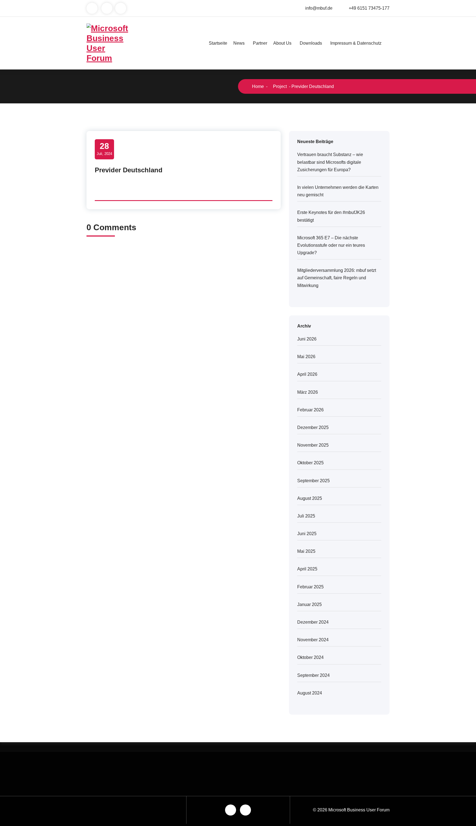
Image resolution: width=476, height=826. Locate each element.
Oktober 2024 (310, 657)
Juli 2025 (306, 516)
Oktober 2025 (310, 462)
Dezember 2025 (313, 427)
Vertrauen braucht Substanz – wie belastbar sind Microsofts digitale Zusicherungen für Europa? (330, 162)
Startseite (218, 43)
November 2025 (313, 445)
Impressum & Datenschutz (356, 43)
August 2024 (309, 693)
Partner (260, 43)
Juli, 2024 (104, 148)
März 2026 (307, 392)
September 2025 (313, 480)
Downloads (311, 43)
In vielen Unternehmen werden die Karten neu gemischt (337, 191)
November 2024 (313, 639)
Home (257, 86)
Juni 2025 (307, 533)
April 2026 (307, 374)
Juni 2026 (307, 339)
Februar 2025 (310, 586)
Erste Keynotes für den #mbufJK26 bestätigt (331, 216)
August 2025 (309, 498)
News (239, 43)
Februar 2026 (310, 409)
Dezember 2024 (313, 622)
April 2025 (307, 569)
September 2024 (313, 675)
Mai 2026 (306, 356)
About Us (282, 43)
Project (279, 86)
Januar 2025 (309, 604)
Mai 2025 (306, 551)
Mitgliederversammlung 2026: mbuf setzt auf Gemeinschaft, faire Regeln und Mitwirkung (336, 278)
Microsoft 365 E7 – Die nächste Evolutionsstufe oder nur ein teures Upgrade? (331, 245)
